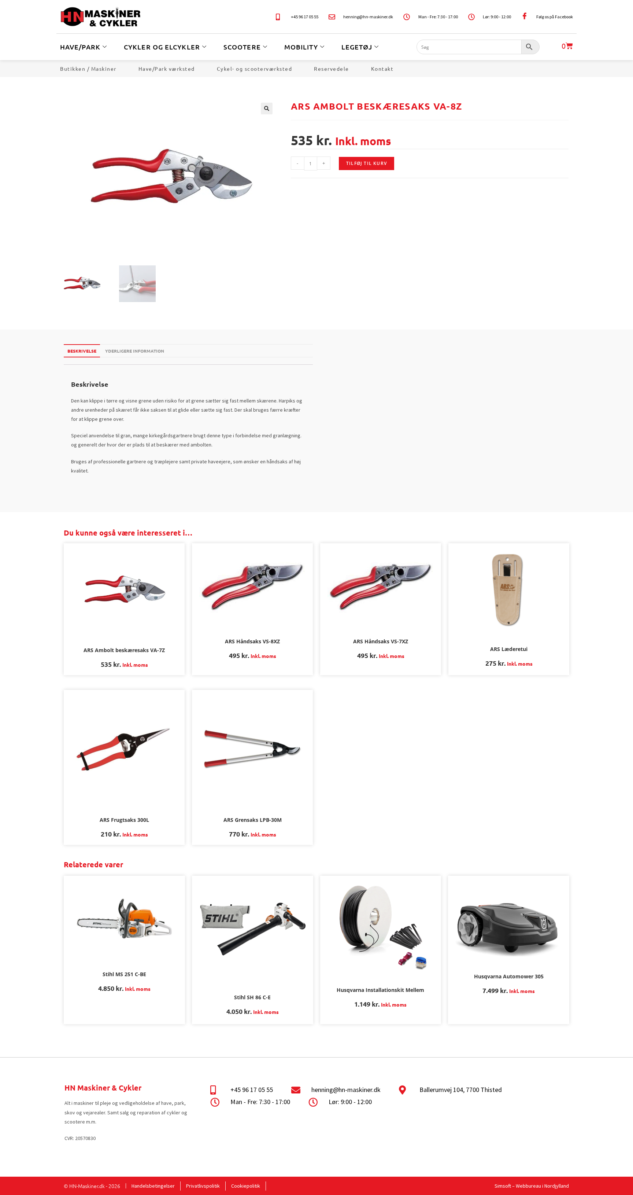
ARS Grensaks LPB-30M (252, 819)
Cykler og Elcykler (162, 47)
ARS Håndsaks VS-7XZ (380, 641)
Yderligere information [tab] (134, 351)
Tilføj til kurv (366, 163)
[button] (267, 108)
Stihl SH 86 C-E (252, 997)
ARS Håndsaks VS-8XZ (252, 641)
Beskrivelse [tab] (81, 351)
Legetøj (357, 47)
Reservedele (331, 68)
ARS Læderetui (509, 649)
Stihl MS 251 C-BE (124, 974)
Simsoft (503, 1186)
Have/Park (80, 47)
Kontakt (382, 68)
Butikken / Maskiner (88, 68)
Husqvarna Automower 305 (509, 976)
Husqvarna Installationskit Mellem (380, 989)
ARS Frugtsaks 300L (124, 819)
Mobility (301, 47)
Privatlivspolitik (203, 1186)
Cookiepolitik (245, 1186)
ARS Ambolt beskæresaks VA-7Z (124, 650)
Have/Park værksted (166, 68)
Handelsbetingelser (153, 1186)
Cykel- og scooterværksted (254, 68)
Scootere (242, 47)
